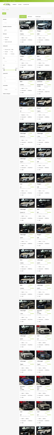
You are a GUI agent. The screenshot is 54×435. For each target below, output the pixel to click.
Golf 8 (21, 237)
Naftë (12, 49)
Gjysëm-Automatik (8, 41)
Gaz (12, 51)
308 (38, 161)
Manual (6, 39)
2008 (21, 59)
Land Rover (39, 81)
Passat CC (22, 136)
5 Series (39, 59)
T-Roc (38, 136)
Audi (21, 108)
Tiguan (21, 161)
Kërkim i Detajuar (6, 93)
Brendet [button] (4, 19)
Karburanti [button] (5, 46)
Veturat (20, 4)
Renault (39, 108)
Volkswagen (23, 133)
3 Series (22, 34)
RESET (4, 13)
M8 (37, 212)
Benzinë (12, 53)
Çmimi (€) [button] (5, 73)
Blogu (14, 1)
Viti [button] (3, 65)
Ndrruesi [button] (5, 34)
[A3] (9, 30)
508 (38, 187)
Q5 (38, 339)
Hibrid (6, 53)
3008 (38, 34)
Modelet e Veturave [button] (7, 26)
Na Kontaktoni (26, 4)
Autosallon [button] (5, 85)
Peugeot (39, 31)
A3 (20, 111)
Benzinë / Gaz (7, 49)
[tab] (10, 19)
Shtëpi (3, 9)
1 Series (21, 263)
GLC (38, 389)
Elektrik (6, 51)
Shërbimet (14, 4)
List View (49, 13)
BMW (21, 31)
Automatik (7, 37)
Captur (38, 111)
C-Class (39, 313)
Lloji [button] (4, 58)
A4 (20, 187)
